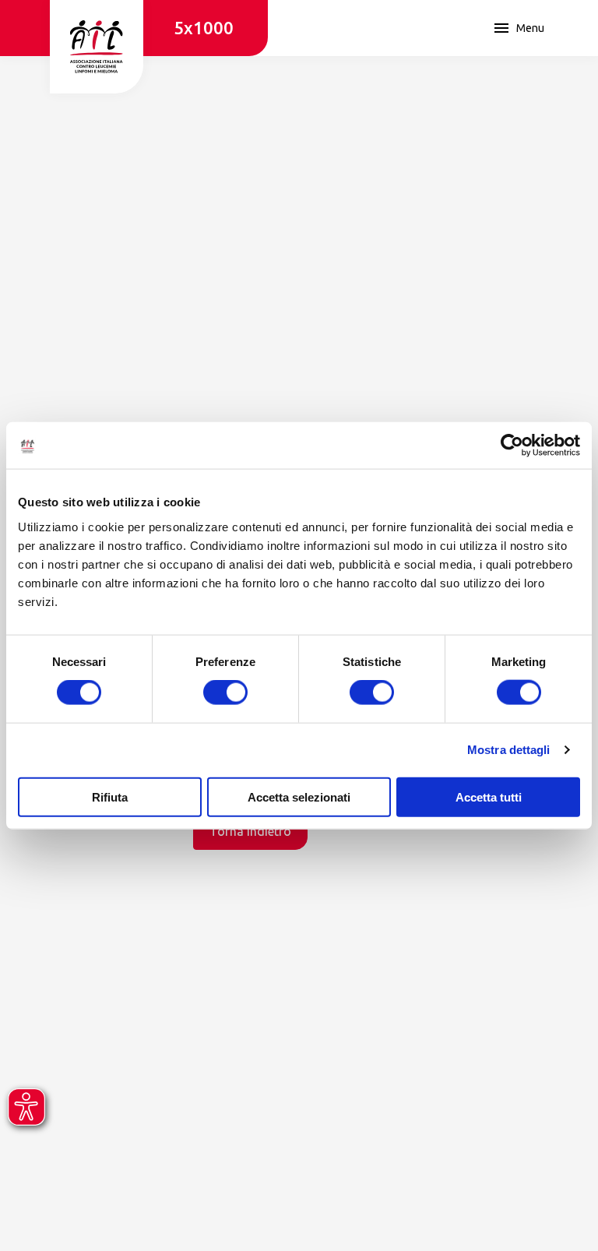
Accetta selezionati (299, 796)
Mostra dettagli (509, 749)
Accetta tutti (489, 796)
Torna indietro (250, 831)
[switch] (225, 692)
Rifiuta (110, 796)
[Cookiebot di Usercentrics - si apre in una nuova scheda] (512, 445)
